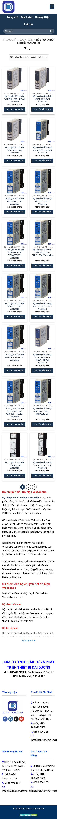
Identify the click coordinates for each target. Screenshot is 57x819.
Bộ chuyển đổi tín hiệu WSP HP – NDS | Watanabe (14, 306)
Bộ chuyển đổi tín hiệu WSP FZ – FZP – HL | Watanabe (42, 306)
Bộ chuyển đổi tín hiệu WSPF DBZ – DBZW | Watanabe (42, 150)
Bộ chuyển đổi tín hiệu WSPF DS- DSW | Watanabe (42, 99)
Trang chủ (13, 17)
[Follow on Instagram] (10, 719)
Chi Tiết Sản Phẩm (14, 109)
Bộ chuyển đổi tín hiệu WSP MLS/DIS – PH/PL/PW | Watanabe (42, 252)
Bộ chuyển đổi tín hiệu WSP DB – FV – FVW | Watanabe (14, 357)
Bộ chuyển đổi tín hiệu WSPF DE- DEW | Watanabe (14, 150)
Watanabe (26, 39)
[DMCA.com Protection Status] (28, 815)
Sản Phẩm (26, 17)
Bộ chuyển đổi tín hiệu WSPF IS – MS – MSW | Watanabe (14, 99)
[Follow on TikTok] (16, 719)
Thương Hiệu (42, 17)
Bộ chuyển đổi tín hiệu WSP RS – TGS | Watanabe (42, 201)
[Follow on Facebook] (5, 719)
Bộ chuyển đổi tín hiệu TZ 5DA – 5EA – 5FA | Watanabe (42, 465)
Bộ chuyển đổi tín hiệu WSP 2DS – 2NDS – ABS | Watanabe (42, 411)
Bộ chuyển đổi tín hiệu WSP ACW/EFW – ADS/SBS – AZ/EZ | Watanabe (14, 412)
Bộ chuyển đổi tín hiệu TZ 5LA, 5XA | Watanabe (14, 465)
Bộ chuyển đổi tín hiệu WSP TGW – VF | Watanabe (14, 201)
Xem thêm (27, 640)
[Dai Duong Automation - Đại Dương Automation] (15, 7)
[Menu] (52, 6)
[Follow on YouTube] (21, 719)
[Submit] (51, 31)
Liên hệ (28, 24)
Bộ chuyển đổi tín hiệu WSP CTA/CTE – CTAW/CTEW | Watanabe (42, 358)
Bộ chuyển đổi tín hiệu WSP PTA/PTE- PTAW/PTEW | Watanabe (14, 253)
